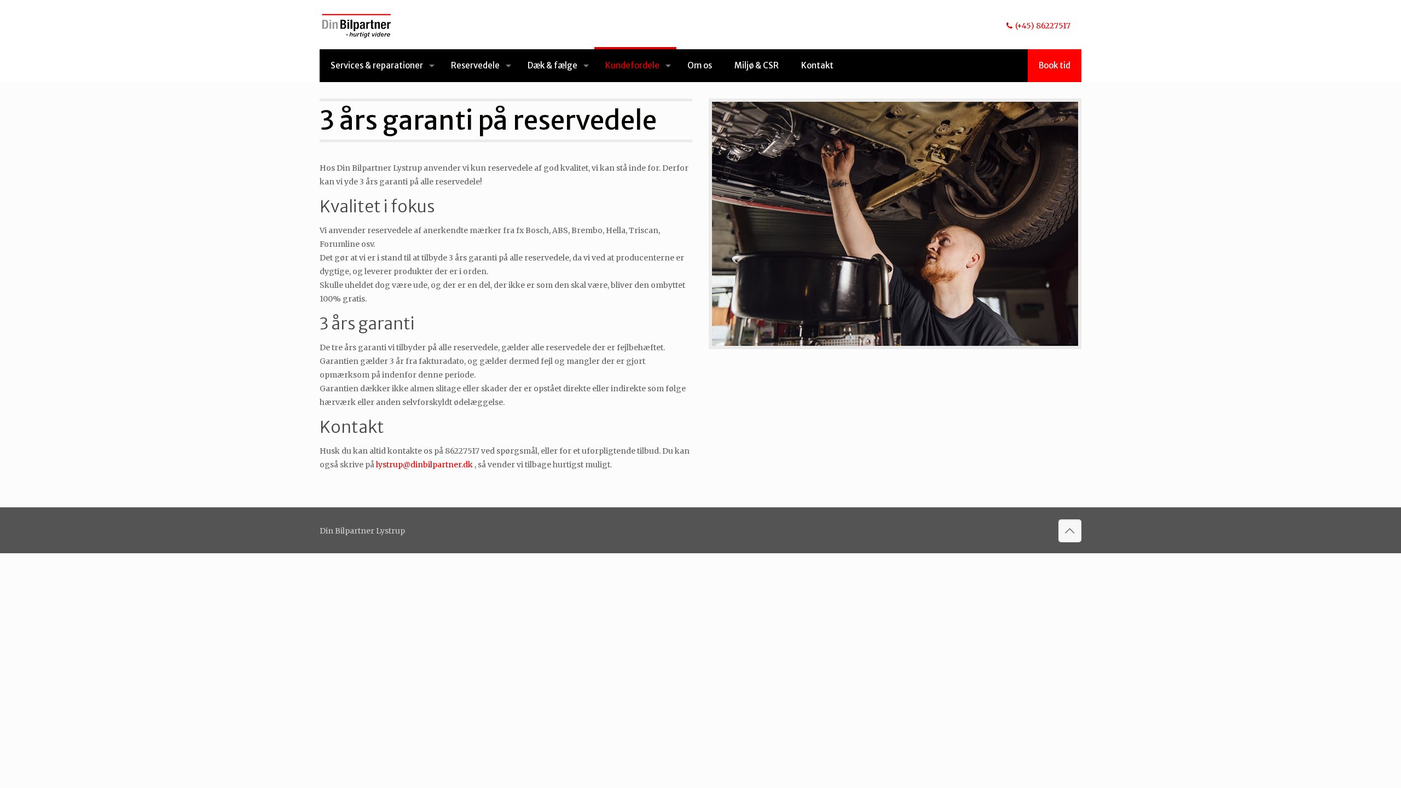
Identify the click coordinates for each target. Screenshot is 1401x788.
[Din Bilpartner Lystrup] (356, 24)
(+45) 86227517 (1042, 26)
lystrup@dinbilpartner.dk (424, 465)
